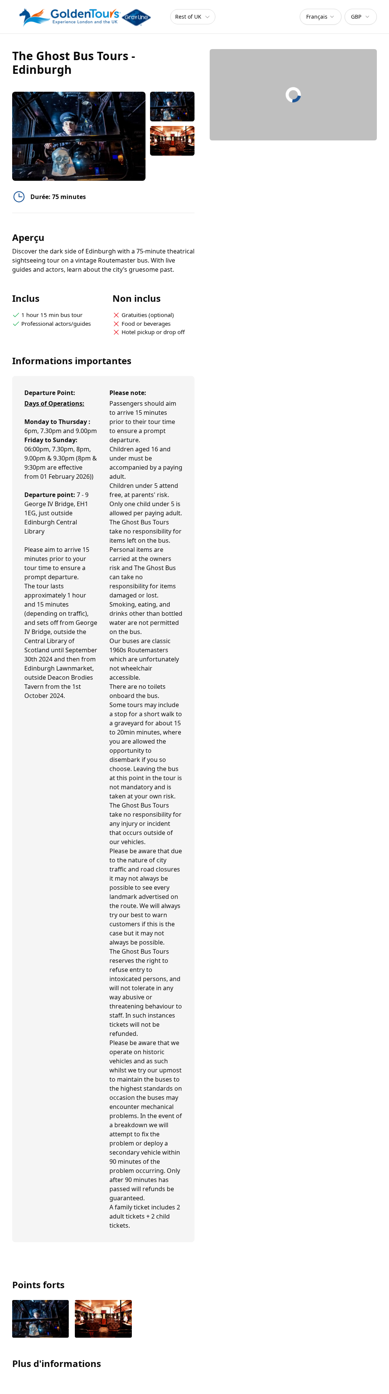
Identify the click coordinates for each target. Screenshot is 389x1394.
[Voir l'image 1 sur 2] (40, 1320)
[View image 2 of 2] (172, 141)
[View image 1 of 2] (172, 106)
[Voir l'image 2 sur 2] (103, 1320)
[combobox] (321, 17)
